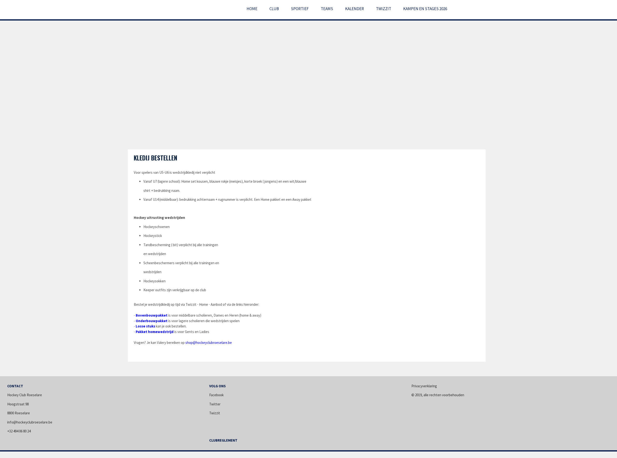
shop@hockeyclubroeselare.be (208, 342)
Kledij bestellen (155, 157)
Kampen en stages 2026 (425, 8)
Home (252, 8)
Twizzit (383, 8)
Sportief (300, 8)
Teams (327, 8)
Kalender (354, 8)
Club (274, 8)
